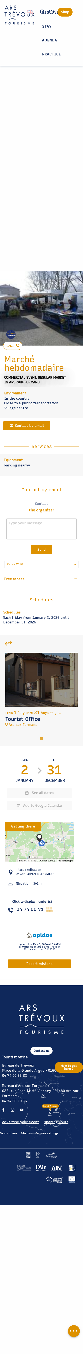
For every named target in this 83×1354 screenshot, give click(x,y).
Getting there (23, 826)
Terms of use (8, 1133)
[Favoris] (52, 12)
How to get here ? (69, 1067)
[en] (30, 12)
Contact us (42, 1051)
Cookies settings (47, 1133)
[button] (42, 12)
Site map (26, 1133)
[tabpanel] (41, 692)
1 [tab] (41, 738)
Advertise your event (20, 1122)
